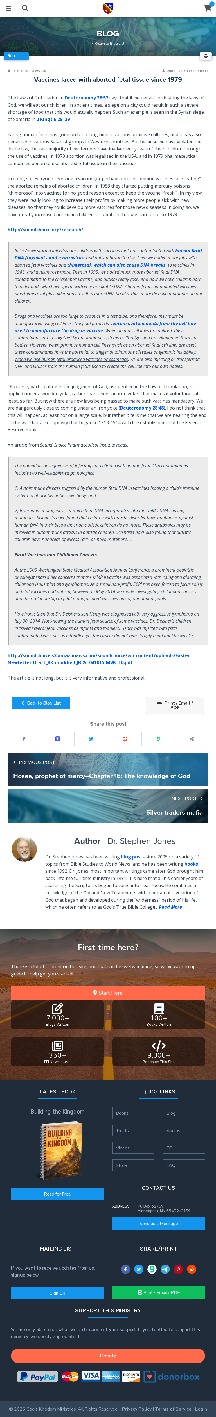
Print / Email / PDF (178, 705)
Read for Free (57, 1194)
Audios (173, 1130)
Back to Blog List (43, 703)
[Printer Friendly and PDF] (206, 56)
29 (67, 119)
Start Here (110, 992)
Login (201, 1409)
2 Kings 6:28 (49, 119)
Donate (108, 1355)
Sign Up (57, 1293)
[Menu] (8, 8)
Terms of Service (173, 1409)
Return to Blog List (109, 43)
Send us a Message (159, 1224)
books (191, 864)
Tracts (122, 1130)
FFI (169, 1148)
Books (122, 1113)
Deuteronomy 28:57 (86, 98)
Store (121, 1165)
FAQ (171, 1165)
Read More (170, 907)
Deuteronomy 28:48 (142, 408)
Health (18, 56)
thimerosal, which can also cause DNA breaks (116, 265)
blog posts (133, 857)
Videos (123, 1148)
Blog (171, 1113)
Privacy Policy (137, 1409)
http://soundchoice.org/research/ (45, 230)
